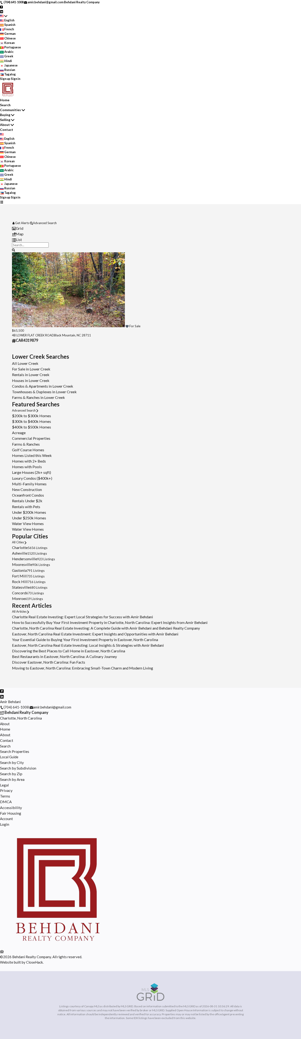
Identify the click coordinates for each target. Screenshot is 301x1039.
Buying (5, 115)
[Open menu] (1, 202)
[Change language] (3, 16)
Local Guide (9, 757)
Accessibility (11, 807)
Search (5, 105)
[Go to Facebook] (1, 6)
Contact (6, 130)
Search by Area (12, 779)
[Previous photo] (17, 290)
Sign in (15, 79)
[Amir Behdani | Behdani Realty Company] (57, 946)
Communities (10, 110)
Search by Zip (11, 773)
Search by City (12, 762)
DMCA (6, 801)
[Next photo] (283, 290)
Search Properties (14, 751)
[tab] (150, 228)
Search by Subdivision (18, 768)
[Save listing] (127, 326)
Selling (5, 120)
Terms (5, 796)
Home (4, 100)
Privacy (6, 790)
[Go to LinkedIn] (1, 11)
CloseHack (34, 962)
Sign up (5, 79)
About (5, 125)
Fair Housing (10, 813)
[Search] (13, 250)
